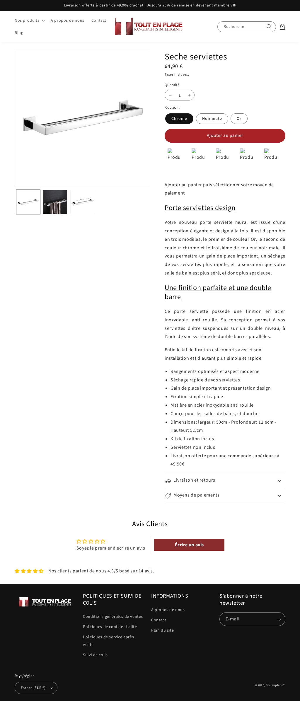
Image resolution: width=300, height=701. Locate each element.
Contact (158, 620)
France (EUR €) (33, 687)
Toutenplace (274, 685)
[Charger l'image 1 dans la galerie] (28, 202)
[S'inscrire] (278, 619)
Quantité (172, 85)
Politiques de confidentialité (110, 627)
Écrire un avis (189, 545)
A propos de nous (168, 610)
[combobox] (247, 27)
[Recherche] (269, 27)
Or (239, 119)
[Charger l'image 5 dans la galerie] (82, 202)
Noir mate (212, 119)
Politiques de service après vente (108, 640)
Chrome (179, 119)
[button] (29, 20)
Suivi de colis (95, 655)
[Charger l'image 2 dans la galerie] (55, 202)
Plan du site (162, 630)
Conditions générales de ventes (113, 617)
